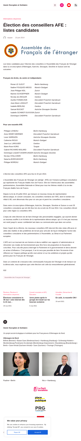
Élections (6, 292)
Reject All (17, 432)
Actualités (59, 292)
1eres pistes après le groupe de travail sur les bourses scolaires (39, 300)
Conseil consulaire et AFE (38, 292)
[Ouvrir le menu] (55, 5)
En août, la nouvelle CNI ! (66, 298)
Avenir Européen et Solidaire (15, 5)
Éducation (32, 294)
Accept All (37, 432)
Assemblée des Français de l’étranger (17, 277)
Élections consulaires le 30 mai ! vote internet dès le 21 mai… (14, 300)
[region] (27, 427)
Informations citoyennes (12, 19)
